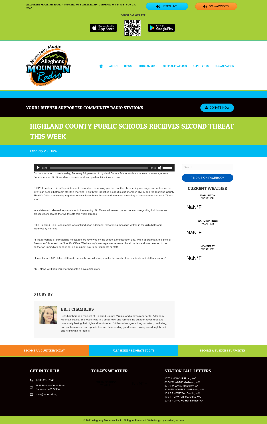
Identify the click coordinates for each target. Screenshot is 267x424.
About (113, 66)
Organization (224, 66)
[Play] (38, 168)
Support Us (201, 66)
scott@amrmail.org (46, 394)
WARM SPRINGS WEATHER (207, 229)
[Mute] (159, 168)
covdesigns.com (174, 420)
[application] (104, 167)
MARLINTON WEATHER (207, 204)
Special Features (175, 66)
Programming (147, 66)
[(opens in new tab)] (103, 27)
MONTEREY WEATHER (207, 255)
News (128, 66)
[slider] (168, 167)
